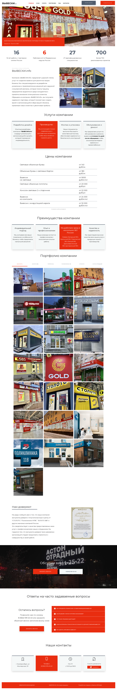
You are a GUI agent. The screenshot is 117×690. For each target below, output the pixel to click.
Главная (31, 3)
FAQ (59, 3)
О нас (38, 3)
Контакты (66, 3)
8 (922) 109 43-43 (25, 618)
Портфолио (52, 3)
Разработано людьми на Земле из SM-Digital (90, 685)
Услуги (44, 3)
